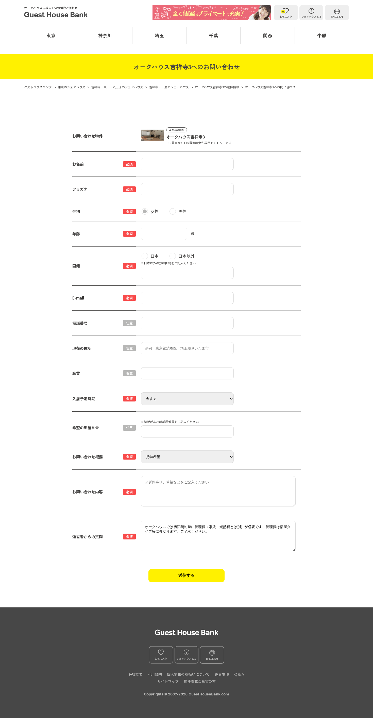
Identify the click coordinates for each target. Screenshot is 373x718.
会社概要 (135, 674)
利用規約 (155, 674)
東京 (51, 35)
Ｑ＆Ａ (239, 674)
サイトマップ (168, 681)
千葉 (213, 35)
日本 (154, 256)
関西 (267, 35)
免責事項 (222, 674)
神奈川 (105, 35)
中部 (321, 35)
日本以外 (186, 256)
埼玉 (159, 35)
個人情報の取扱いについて (188, 674)
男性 (182, 211)
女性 (154, 211)
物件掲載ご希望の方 (200, 681)
